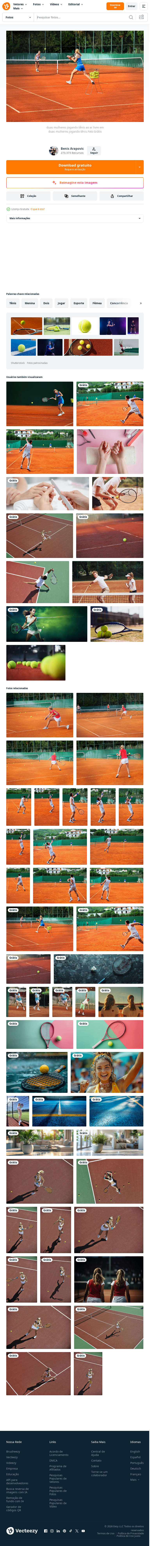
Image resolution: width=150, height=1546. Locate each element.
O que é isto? (38, 209)
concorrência (119, 301)
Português (134, 1461)
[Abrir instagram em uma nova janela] (52, 1529)
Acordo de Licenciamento (58, 1451)
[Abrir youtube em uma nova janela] (83, 1529)
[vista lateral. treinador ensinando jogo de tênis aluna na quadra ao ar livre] (117, 491)
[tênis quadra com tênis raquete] (59, 1109)
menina (30, 301)
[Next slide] (134, 301)
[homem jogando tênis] (18, 805)
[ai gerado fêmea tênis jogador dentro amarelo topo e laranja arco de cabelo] (107, 1070)
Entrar (131, 6)
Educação (12, 1472)
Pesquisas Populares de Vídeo (57, 1501)
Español (132, 1455)
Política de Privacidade (128, 1531)
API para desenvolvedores (17, 1479)
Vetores (18, 4)
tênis (12, 301)
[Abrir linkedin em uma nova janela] (58, 1529)
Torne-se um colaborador (98, 1471)
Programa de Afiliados (57, 1465)
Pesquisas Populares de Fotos (57, 1489)
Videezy (11, 1461)
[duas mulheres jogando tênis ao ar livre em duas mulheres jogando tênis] (39, 927)
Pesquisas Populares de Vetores (57, 1476)
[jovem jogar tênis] (55, 1277)
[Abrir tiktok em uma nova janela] (70, 1529)
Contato (95, 1458)
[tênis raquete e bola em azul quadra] (98, 967)
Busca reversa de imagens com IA (17, 1488)
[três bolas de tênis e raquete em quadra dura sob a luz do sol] (116, 622)
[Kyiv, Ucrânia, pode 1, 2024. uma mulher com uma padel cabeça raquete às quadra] (17, 1109)
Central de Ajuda (96, 1451)
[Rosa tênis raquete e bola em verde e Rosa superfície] (39, 1032)
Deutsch (132, 1466)
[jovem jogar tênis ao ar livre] (39, 533)
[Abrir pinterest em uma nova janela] (64, 1529)
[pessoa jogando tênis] (39, 402)
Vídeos (54, 4)
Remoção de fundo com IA (15, 1497)
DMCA (53, 1458)
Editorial (74, 4)
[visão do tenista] (109, 533)
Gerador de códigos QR (13, 1506)
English (132, 1449)
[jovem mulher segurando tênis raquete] (39, 1141)
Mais (16, 8)
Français (132, 1472)
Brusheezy (13, 1449)
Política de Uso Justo (126, 1534)
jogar (61, 301)
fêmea (97, 301)
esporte (79, 301)
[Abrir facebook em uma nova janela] (45, 1529)
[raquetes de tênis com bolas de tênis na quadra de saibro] (35, 661)
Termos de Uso (103, 1531)
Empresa (12, 1466)
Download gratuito (75, 167)
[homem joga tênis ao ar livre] (109, 402)
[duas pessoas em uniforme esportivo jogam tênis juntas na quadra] (107, 580)
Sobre (93, 1464)
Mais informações (20, 216)
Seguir (94, 152)
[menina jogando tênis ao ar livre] (39, 713)
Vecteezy (12, 1455)
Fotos (37, 4)
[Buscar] (131, 17)
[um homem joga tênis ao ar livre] (75, 805)
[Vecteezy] (6, 6)
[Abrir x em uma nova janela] (77, 1529)
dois (46, 301)
